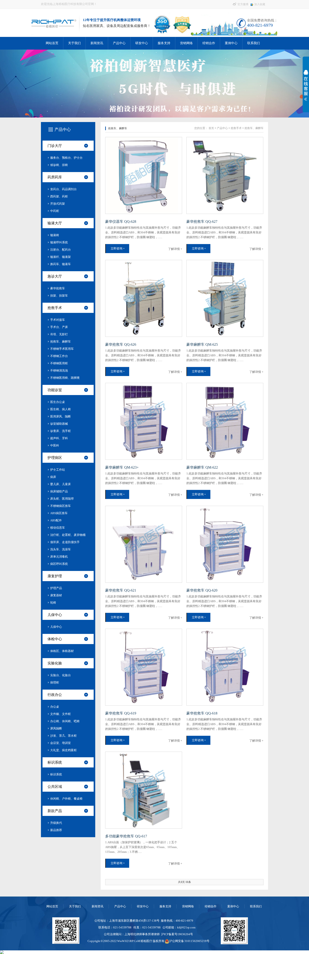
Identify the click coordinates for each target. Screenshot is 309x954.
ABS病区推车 (59, 513)
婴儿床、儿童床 (60, 484)
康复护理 (55, 576)
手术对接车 (57, 319)
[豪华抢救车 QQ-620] (224, 544)
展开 (305, 85)
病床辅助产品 (59, 491)
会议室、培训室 (60, 743)
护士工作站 (57, 469)
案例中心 (231, 43)
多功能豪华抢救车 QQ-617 (126, 836)
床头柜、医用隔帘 (62, 498)
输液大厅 (55, 223)
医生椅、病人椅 (60, 409)
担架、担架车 (59, 295)
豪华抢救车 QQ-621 (120, 590)
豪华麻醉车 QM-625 (202, 344)
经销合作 (208, 43)
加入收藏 (259, 4)
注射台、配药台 (60, 249)
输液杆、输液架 (60, 257)
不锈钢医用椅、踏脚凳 (65, 377)
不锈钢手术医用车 (62, 348)
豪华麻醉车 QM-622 (202, 467)
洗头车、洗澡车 (60, 549)
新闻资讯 (96, 43)
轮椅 (53, 602)
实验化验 (55, 663)
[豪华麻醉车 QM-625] (224, 298)
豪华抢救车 (57, 288)
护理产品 (56, 588)
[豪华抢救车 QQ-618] (224, 667)
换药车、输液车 (60, 264)
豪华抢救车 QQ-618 (201, 713)
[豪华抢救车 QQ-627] (224, 175)
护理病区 (55, 458)
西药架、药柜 (59, 196)
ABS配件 (56, 520)
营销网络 (186, 43)
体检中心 (55, 639)
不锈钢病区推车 (60, 506)
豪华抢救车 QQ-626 (120, 344)
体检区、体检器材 (62, 651)
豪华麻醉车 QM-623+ (122, 467)
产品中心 (119, 43)
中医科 (54, 445)
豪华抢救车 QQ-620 (201, 590)
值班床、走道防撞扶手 (65, 542)
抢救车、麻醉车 (60, 341)
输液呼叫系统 (59, 242)
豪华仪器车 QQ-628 (120, 221)
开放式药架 (57, 203)
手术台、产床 (59, 327)
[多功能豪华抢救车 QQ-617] (143, 790)
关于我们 (74, 43)
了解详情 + (175, 249)
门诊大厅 (55, 146)
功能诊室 (55, 390)
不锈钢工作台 (59, 356)
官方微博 (242, 4)
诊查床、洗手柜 (60, 431)
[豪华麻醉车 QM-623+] (143, 421)
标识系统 (55, 762)
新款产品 (55, 811)
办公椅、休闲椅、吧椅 (65, 721)
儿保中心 (55, 615)
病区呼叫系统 (59, 564)
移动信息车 (57, 527)
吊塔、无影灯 (59, 334)
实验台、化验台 (60, 675)
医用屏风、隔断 (60, 416)
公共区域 (55, 787)
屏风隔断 (56, 728)
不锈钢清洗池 (59, 370)
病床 (53, 477)
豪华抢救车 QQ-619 (120, 713)
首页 (211, 128)
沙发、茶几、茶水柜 (63, 735)
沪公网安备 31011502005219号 (189, 941)
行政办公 (55, 695)
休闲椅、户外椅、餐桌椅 (66, 798)
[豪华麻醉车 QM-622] (224, 421)
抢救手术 (55, 308)
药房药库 (55, 177)
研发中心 (141, 43)
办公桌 (54, 706)
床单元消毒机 (59, 556)
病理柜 (54, 682)
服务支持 (164, 43)
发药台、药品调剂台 (63, 189)
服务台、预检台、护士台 (66, 157)
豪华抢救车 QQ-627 (201, 221)
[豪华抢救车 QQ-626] (143, 298)
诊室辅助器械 (59, 423)
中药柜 (54, 211)
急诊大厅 (55, 276)
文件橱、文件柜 (60, 714)
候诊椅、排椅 (59, 165)
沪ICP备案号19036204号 (177, 934)
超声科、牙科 (59, 438)
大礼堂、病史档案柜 (63, 750)
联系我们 (253, 43)
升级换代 (56, 823)
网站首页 (52, 43)
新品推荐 (56, 830)
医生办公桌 (57, 402)
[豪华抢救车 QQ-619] (143, 667)
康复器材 (56, 595)
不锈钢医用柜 (59, 363)
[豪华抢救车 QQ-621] (143, 544)
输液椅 (54, 235)
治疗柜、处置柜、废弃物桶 (68, 535)
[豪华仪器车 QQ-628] (143, 175)
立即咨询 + (118, 248)
